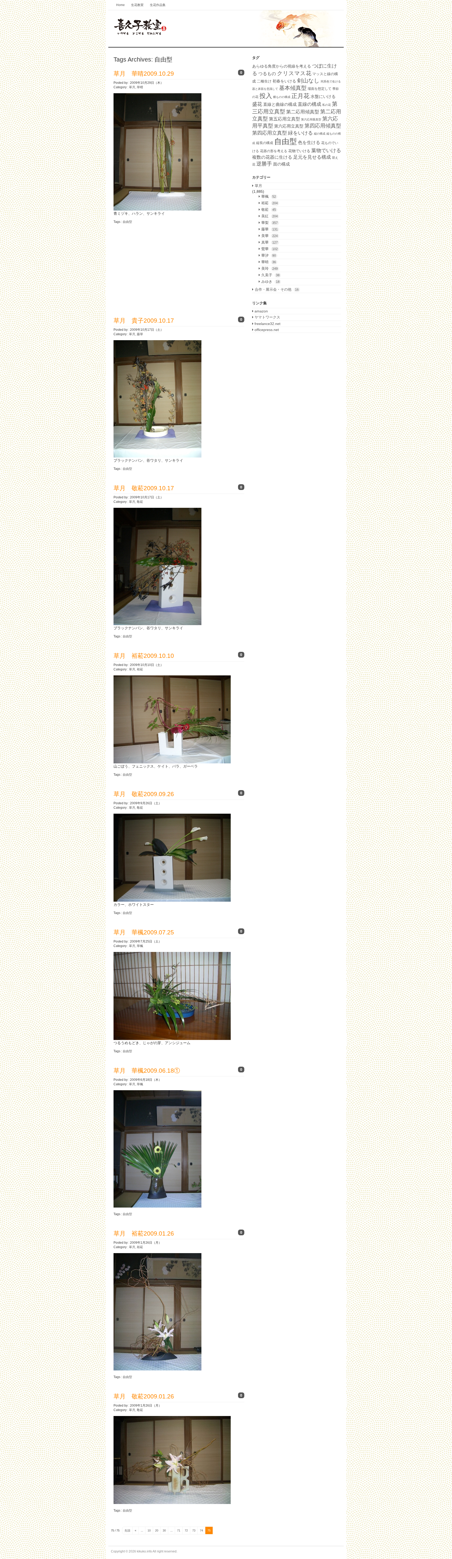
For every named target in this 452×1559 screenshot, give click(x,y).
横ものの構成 (281, 96)
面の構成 (281, 164)
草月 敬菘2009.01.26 (144, 1396)
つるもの (267, 73)
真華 (269, 242)
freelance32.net (266, 324)
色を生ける (309, 142)
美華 (269, 236)
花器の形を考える (273, 151)
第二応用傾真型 (302, 111)
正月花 (300, 95)
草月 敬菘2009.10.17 (144, 488)
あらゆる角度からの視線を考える (281, 66)
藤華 (140, 334)
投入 (265, 95)
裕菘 (140, 669)
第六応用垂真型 (311, 119)
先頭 (127, 1530)
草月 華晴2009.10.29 (144, 73)
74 (201, 1530)
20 (156, 1530)
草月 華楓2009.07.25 (144, 932)
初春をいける (284, 81)
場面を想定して (319, 89)
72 (186, 1530)
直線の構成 (309, 104)
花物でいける (299, 151)
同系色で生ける (331, 81)
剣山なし (308, 81)
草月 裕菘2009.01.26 (144, 1233)
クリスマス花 (294, 73)
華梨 (269, 223)
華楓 (140, 946)
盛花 (257, 104)
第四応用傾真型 (322, 126)
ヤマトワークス (266, 317)
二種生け (264, 81)
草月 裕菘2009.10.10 (144, 655)
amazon (260, 311)
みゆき (270, 281)
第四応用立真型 (269, 133)
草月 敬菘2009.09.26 (144, 794)
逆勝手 (264, 164)
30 (164, 1530)
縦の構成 (319, 133)
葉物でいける (326, 150)
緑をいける (300, 133)
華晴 (140, 87)
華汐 (268, 255)
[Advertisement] (157, 266)
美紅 (269, 216)
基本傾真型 (293, 88)
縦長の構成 (264, 143)
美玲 (269, 268)
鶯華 (269, 249)
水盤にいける (323, 96)
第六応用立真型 (288, 126)
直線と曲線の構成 (280, 104)
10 (149, 1530)
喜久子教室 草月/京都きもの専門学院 (226, 29)
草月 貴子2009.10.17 (144, 320)
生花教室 (137, 5)
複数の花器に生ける (272, 157)
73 (193, 1530)
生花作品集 (158, 5)
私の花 (326, 104)
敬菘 (140, 502)
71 (178, 1530)
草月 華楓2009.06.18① (147, 1070)
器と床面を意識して (265, 88)
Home (120, 5)
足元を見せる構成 (312, 157)
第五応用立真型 (284, 119)
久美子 (270, 275)
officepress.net (266, 330)
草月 (132, 87)
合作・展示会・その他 (277, 289)
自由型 (127, 222)
